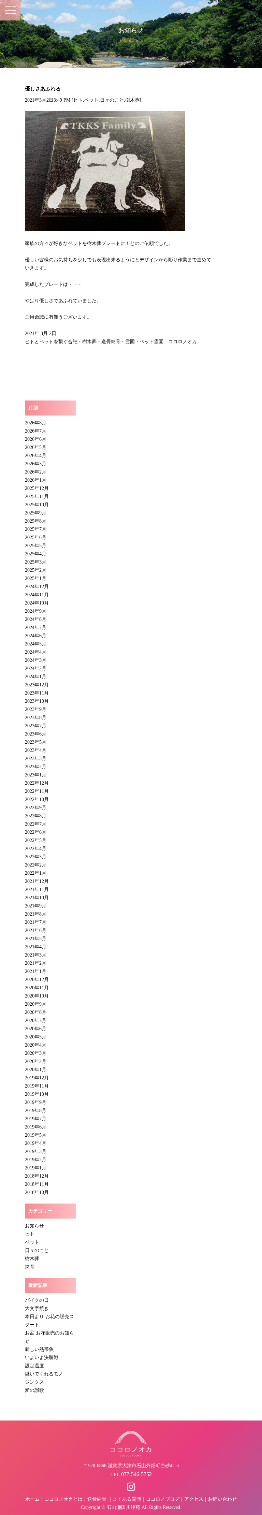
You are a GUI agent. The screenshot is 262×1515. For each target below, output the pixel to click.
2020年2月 (35, 1061)
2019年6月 (35, 1127)
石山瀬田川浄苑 (123, 1507)
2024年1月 (35, 676)
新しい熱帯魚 (39, 1349)
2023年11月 (37, 693)
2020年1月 (35, 1069)
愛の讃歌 (34, 1390)
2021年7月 (35, 922)
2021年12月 (37, 881)
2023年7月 (35, 725)
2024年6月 (35, 635)
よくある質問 (127, 1499)
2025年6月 (35, 537)
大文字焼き (37, 1308)
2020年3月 (35, 1053)
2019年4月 (35, 1143)
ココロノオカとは (63, 1499)
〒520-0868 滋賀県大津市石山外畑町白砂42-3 (131, 1465)
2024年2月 (35, 668)
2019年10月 (37, 1094)
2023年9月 (35, 709)
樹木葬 (132, 100)
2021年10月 (37, 897)
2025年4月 (35, 553)
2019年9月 (35, 1102)
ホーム (32, 1499)
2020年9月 (35, 1004)
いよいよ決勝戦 (41, 1357)
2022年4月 (35, 848)
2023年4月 (35, 750)
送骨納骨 (96, 1499)
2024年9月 (35, 611)
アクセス (193, 1499)
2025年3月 (35, 562)
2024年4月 (35, 652)
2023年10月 (37, 701)
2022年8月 (35, 815)
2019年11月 (37, 1086)
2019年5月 (35, 1135)
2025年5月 (35, 545)
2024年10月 (37, 603)
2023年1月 (35, 774)
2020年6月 (35, 1028)
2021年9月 (35, 905)
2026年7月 (35, 431)
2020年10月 (37, 996)
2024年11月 (37, 594)
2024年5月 (35, 643)
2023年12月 (37, 684)
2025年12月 (37, 488)
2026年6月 (35, 439)
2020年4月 (35, 1045)
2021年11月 (37, 889)
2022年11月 (37, 791)
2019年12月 (37, 1077)
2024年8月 (35, 619)
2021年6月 (35, 930)
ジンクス (34, 1382)
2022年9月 (35, 807)
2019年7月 (35, 1118)
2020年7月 (35, 1020)
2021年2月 (35, 963)
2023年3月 (35, 758)
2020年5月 (35, 1036)
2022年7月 (35, 824)
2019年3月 (35, 1151)
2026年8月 (35, 422)
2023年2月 (35, 766)
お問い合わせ (222, 1499)
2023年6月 (35, 734)
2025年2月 (35, 570)
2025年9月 (35, 512)
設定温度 (34, 1365)
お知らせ (34, 1225)
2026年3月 (35, 463)
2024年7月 (35, 627)
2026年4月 (35, 455)
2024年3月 (35, 660)
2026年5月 (35, 447)
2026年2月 (35, 472)
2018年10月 (37, 1192)
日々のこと (112, 100)
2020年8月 (35, 1012)
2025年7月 (35, 529)
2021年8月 (35, 914)
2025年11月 (37, 496)
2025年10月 (37, 504)
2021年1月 (35, 971)
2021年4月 (35, 946)
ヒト (78, 100)
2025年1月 (35, 578)
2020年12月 (37, 979)
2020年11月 (37, 987)
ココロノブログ (162, 1499)
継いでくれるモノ (44, 1373)
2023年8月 (35, 717)
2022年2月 (35, 865)
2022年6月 (35, 832)
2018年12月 (37, 1176)
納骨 (29, 1266)
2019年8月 (35, 1110)
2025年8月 (35, 521)
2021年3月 (35, 955)
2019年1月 (35, 1167)
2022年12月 (37, 783)
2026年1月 (35, 480)
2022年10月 (37, 799)
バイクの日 (37, 1300)
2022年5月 (35, 840)
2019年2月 (35, 1159)
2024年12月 (37, 586)
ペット (91, 100)
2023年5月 (35, 742)
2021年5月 (35, 938)
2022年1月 (35, 873)
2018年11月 (37, 1184)
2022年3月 (35, 856)
